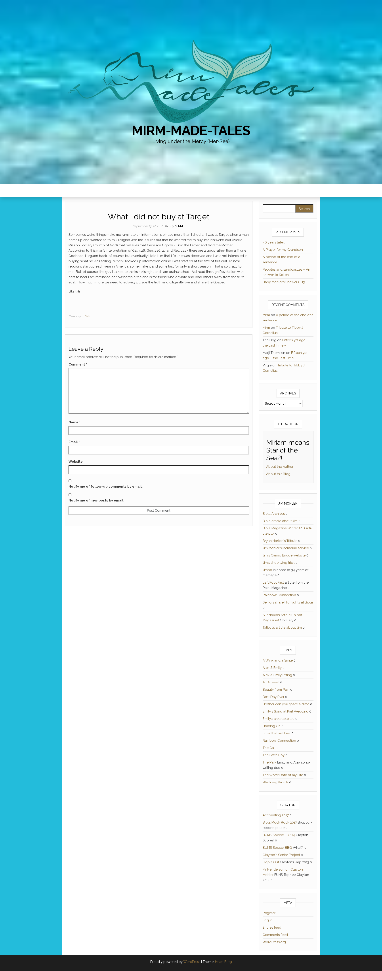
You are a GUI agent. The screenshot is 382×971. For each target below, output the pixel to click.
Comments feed (275, 935)
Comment (78, 364)
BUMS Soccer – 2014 (279, 835)
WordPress (191, 962)
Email (74, 442)
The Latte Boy (274, 755)
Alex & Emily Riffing (277, 675)
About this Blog (278, 474)
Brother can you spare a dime (286, 704)
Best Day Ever (273, 697)
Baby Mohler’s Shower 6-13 (284, 282)
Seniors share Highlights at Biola (288, 602)
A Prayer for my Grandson (283, 250)
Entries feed (272, 928)
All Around (271, 682)
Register (269, 913)
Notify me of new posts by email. (96, 500)
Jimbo (267, 570)
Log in (267, 920)
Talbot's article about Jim (282, 628)
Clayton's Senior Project (281, 855)
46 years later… (274, 242)
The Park (269, 762)
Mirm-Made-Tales (191, 130)
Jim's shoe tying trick (279, 563)
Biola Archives (274, 514)
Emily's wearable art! (278, 719)
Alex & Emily (272, 668)
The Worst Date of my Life (283, 775)
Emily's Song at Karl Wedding (285, 711)
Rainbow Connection (279, 595)
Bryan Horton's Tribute (280, 541)
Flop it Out (271, 862)
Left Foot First (273, 582)
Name (74, 422)
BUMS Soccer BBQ (277, 848)
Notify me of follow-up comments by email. (106, 486)
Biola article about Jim (280, 521)
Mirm (179, 226)
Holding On (272, 726)
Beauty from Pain (276, 690)
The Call (269, 748)
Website (76, 462)
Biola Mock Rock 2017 (280, 822)
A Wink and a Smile (278, 660)
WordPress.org (274, 942)
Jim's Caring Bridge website (284, 555)
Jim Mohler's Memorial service (286, 548)
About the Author (279, 467)
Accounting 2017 (276, 815)
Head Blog (223, 962)
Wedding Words (275, 782)
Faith (88, 316)
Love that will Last (277, 733)
